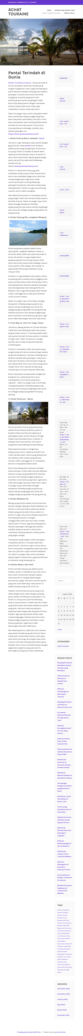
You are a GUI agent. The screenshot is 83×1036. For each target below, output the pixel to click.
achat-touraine (63, 646)
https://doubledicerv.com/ (64, 534)
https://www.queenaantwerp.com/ (23, 134)
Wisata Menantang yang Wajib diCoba (64, 969)
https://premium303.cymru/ (64, 374)
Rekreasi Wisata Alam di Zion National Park (63, 741)
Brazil (42, 138)
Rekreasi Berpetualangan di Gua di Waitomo (64, 843)
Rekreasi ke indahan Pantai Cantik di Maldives (64, 853)
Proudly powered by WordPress (29, 1032)
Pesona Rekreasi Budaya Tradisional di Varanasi (64, 877)
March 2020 (62, 1010)
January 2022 (62, 999)
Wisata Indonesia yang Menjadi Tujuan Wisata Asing (63, 964)
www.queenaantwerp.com (26, 166)
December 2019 (63, 1015)
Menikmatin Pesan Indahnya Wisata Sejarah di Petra (64, 819)
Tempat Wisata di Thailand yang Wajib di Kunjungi (64, 949)
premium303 (64, 256)
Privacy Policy (69, 13)
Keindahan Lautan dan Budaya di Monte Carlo (64, 798)
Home (49, 10)
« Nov (59, 630)
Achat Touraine (18, 11)
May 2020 (61, 1005)
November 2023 (63, 994)
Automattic (61, 1032)
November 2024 (63, 989)
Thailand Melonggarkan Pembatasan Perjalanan (64, 954)
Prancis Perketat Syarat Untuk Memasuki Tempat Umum (63, 936)
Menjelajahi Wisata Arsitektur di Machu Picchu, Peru (64, 704)
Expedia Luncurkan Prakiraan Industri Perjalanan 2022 (62, 918)
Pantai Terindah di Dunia (51, 13)
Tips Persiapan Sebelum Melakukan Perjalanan (64, 959)
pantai (28, 146)
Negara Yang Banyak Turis (65, 10)
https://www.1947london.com (64, 400)
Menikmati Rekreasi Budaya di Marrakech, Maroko (64, 775)
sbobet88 (63, 78)
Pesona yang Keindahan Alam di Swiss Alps (64, 809)
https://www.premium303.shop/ (64, 349)
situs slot (64, 190)
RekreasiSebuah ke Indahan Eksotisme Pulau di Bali (64, 751)
